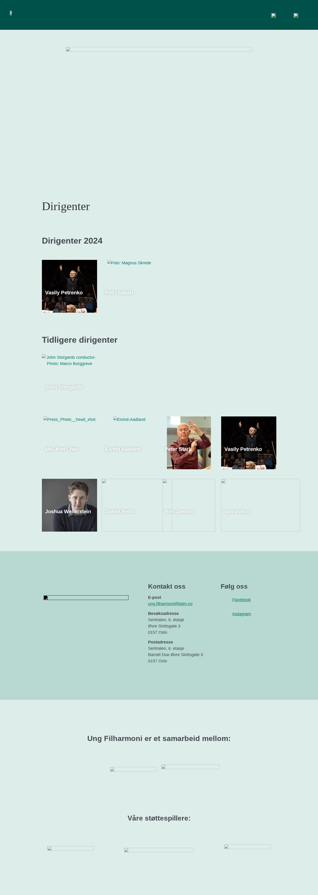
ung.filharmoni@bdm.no (170, 603)
